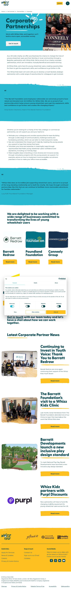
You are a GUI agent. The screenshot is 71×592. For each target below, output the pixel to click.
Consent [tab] (15, 282)
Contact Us (28, 552)
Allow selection (35, 312)
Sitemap (4, 586)
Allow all (56, 312)
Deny (15, 312)
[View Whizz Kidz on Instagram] (55, 560)
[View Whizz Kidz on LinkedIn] (59, 560)
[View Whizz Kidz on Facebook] (51, 560)
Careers (4, 558)
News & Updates (7, 555)
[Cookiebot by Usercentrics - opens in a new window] (60, 279)
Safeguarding (65, 586)
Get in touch (13, 43)
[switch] (26, 306)
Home (3, 11)
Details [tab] (35, 282)
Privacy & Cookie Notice (10, 561)
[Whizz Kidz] (5, 3)
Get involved (10, 11)
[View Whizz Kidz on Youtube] (63, 560)
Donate (59, 3)
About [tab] (56, 282)
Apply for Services (7, 552)
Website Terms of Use (37, 586)
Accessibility (53, 586)
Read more (10, 262)
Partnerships (20, 11)
